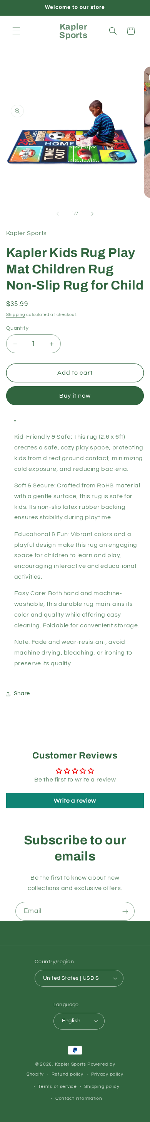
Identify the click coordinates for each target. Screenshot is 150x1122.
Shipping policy (101, 1086)
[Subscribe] (125, 911)
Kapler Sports (71, 1064)
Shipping (15, 315)
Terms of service (57, 1086)
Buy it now (75, 396)
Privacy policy (107, 1074)
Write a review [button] (75, 801)
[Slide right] (92, 213)
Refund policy (68, 1074)
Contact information (78, 1098)
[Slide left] (57, 213)
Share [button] (22, 693)
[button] (16, 31)
